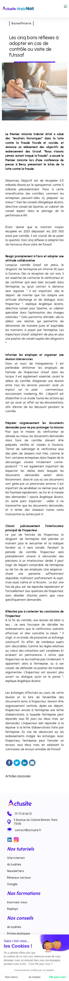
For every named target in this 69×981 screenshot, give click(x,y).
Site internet (16, 858)
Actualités (14, 864)
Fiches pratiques (18, 933)
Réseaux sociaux (19, 877)
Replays (12, 909)
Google (12, 884)
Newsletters (15, 871)
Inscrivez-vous (17, 902)
